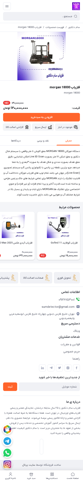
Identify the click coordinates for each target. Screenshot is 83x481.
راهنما (76, 359)
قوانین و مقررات (70, 344)
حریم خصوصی (71, 352)
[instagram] (7, 464)
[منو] (7, 6)
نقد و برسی (43, 140)
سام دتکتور (74, 27)
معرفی (68, 140)
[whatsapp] (7, 453)
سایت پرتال (28, 465)
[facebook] (76, 367)
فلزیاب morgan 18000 (30, 27)
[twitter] (59, 367)
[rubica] (7, 429)
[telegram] (7, 441)
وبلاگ (76, 331)
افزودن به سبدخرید (41, 117)
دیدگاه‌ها (16, 140)
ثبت (10, 387)
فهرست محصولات (55, 27)
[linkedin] (42, 367)
